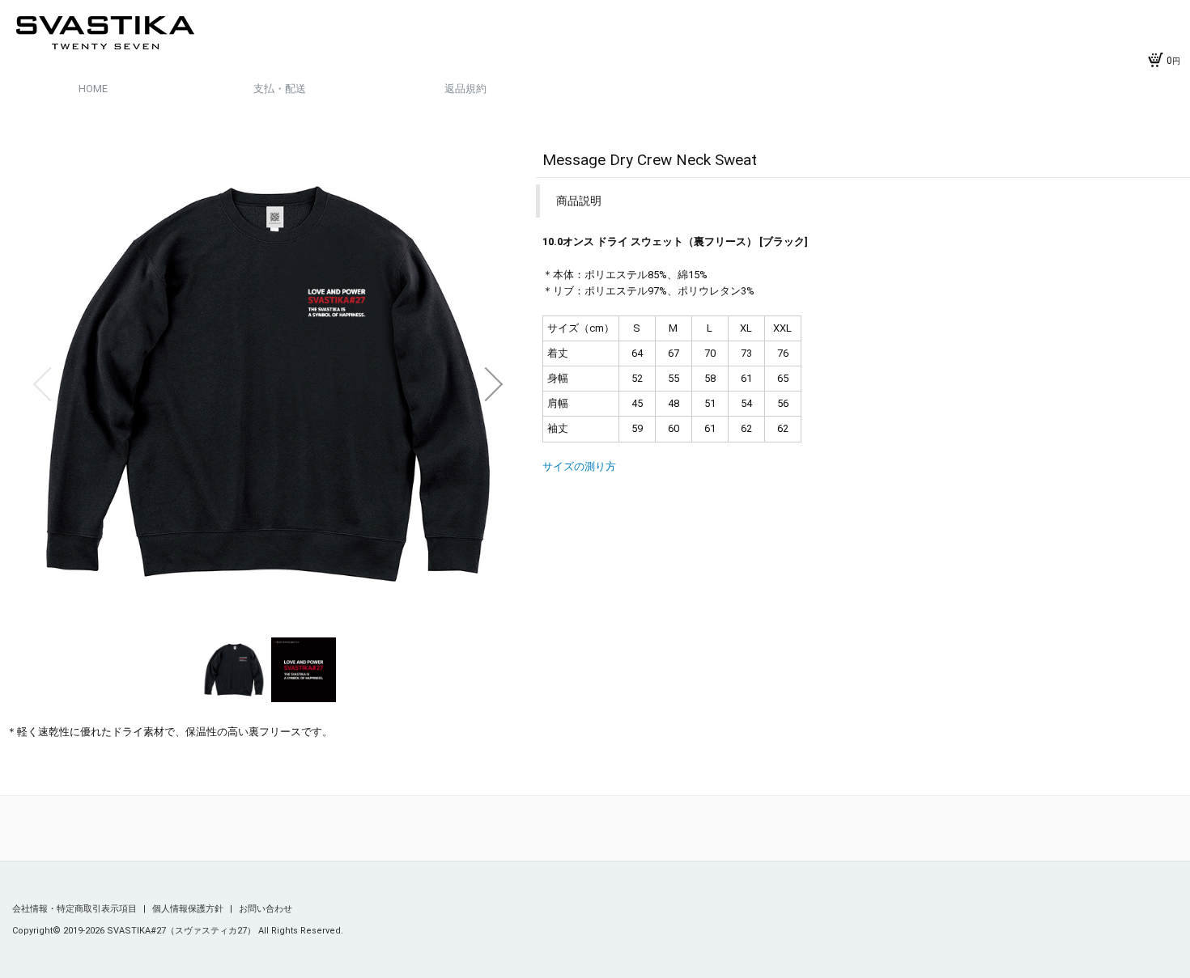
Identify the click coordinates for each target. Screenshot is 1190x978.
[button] (42, 384)
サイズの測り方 (579, 466)
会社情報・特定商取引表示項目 (75, 909)
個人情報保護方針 (189, 909)
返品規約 (465, 89)
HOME (93, 89)
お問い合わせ (265, 909)
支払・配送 (279, 89)
